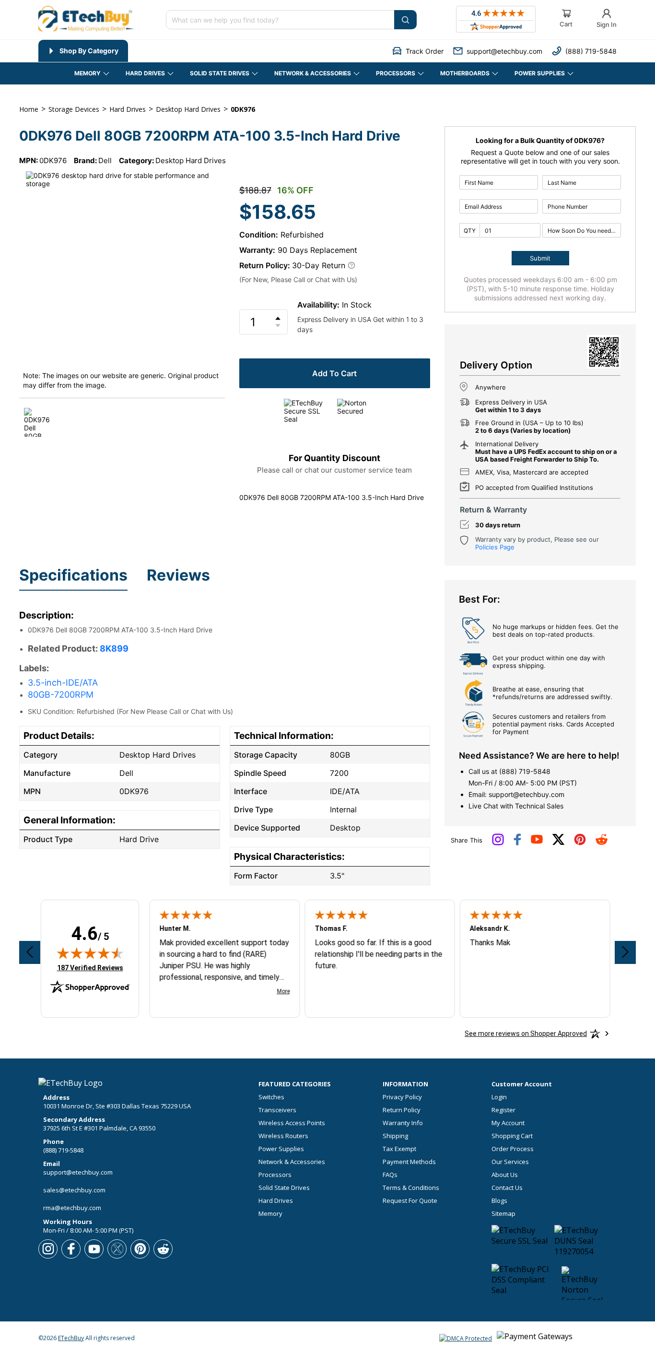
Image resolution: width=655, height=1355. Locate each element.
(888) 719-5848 (524, 771)
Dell (105, 160)
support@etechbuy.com (526, 794)
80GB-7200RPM (61, 694)
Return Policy (402, 1110)
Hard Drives (275, 1201)
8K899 (114, 648)
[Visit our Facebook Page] (517, 843)
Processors (275, 1175)
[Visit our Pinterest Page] (580, 843)
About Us (504, 1175)
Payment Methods (409, 1162)
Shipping (395, 1136)
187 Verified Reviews (90, 967)
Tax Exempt (399, 1149)
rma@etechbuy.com (72, 1207)
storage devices (73, 109)
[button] (418, 51)
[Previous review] (29, 952)
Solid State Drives (284, 1188)
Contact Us (507, 1188)
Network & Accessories (291, 1162)
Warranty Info (403, 1123)
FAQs (390, 1175)
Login (499, 1097)
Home (28, 109)
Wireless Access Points (291, 1123)
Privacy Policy (402, 1097)
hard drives (127, 109)
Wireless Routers (283, 1136)
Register (503, 1110)
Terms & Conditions (411, 1188)
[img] (90, 953)
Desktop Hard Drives (190, 160)
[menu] (159, 51)
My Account (508, 1123)
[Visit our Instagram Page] (498, 843)
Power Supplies (281, 1149)
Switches (271, 1097)
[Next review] (625, 952)
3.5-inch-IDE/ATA (63, 683)
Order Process (512, 1149)
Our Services (510, 1162)
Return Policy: (264, 265)
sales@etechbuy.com (74, 1190)
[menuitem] (83, 51)
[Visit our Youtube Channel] (537, 841)
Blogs (499, 1201)
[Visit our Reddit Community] (602, 842)
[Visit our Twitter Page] (558, 843)
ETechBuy (71, 1338)
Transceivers (277, 1110)
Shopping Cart (512, 1136)
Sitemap (503, 1214)
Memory (270, 1214)
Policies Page (495, 547)
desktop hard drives (188, 109)
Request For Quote (410, 1201)
